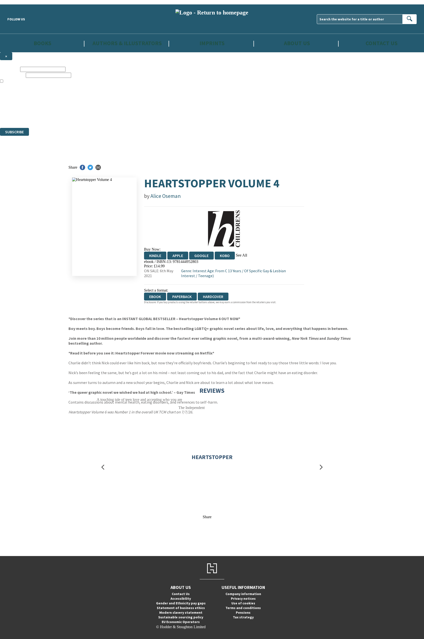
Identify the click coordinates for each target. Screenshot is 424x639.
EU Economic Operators (181, 622)
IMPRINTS (212, 43)
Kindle (155, 255)
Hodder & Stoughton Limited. (57, 108)
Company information (243, 594)
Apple (177, 255)
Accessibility (181, 598)
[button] (102, 467)
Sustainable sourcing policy (180, 617)
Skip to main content (16, 2)
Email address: (12, 75)
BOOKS (42, 43)
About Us (297, 43)
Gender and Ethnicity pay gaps (181, 603)
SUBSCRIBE (14, 131)
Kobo (225, 255)
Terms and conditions (243, 608)
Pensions (243, 612)
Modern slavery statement (180, 612)
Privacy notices (243, 598)
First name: (9, 69)
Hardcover (213, 296)
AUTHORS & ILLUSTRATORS (127, 43)
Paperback (182, 296)
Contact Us (382, 43)
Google (201, 255)
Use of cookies (243, 603)
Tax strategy (243, 617)
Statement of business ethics (181, 608)
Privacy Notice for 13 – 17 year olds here (93, 90)
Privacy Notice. (97, 117)
